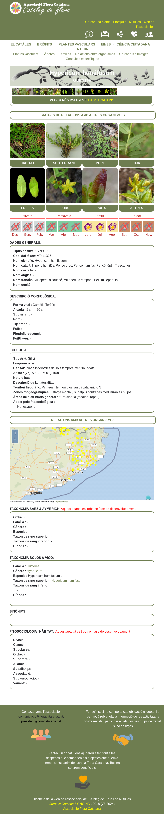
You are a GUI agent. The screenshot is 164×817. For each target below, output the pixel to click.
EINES (106, 44)
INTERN (82, 49)
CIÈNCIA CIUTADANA (133, 44)
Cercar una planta (98, 22)
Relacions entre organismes (95, 54)
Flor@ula (119, 22)
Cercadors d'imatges (133, 54)
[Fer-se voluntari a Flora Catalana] (134, 36)
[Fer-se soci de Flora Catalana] (149, 37)
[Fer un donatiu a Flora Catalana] (105, 36)
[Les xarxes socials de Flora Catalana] (120, 36)
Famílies (65, 54)
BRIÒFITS (45, 44)
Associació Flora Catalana (82, 808)
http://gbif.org (61, 501)
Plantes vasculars (25, 54)
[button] (15, 94)
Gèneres (48, 54)
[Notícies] (89, 37)
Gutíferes (33, 566)
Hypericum (34, 571)
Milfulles (135, 22)
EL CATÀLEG (21, 44)
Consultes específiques (82, 59)
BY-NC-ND (69, 804)
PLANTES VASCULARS (77, 44)
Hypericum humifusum (67, 580)
